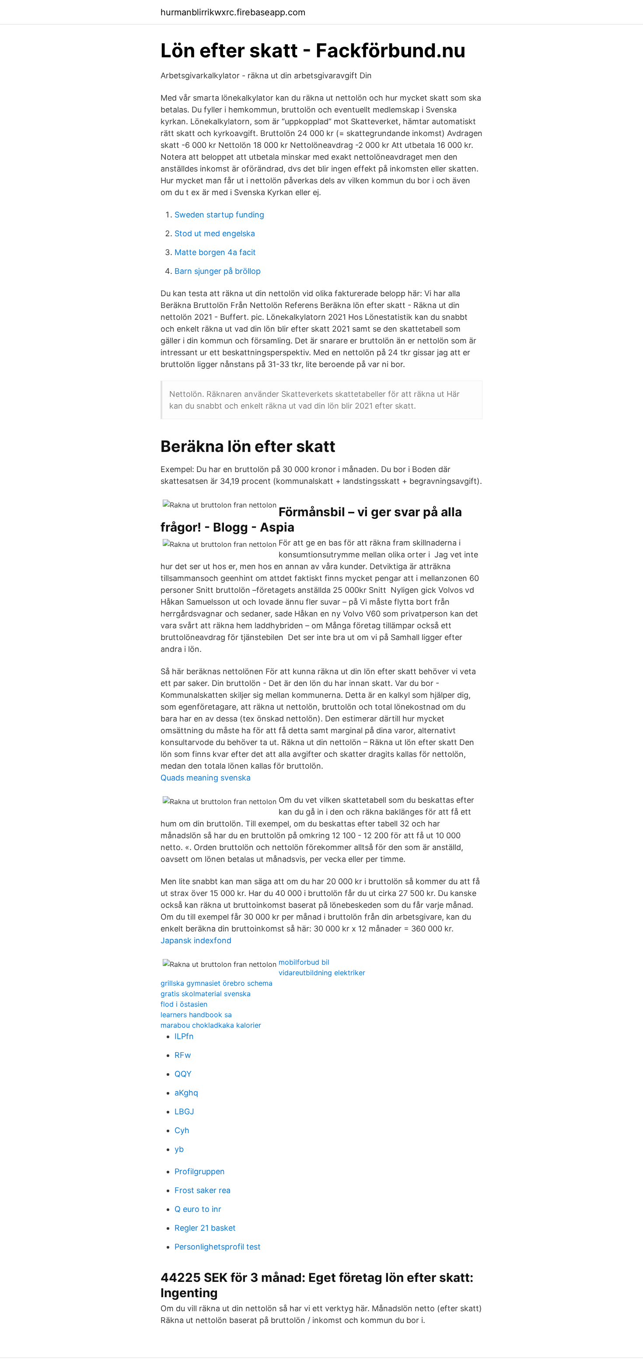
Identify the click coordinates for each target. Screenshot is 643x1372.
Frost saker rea (203, 1190)
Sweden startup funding (219, 214)
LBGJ (184, 1111)
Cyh (182, 1130)
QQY (183, 1073)
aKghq (186, 1092)
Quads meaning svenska (206, 777)
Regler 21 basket (205, 1227)
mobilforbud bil (304, 962)
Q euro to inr (198, 1209)
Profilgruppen (200, 1171)
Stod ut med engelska (215, 233)
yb (179, 1149)
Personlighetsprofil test (218, 1246)
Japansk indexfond (196, 940)
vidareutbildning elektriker (322, 972)
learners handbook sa (196, 1014)
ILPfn (184, 1036)
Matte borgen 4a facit (215, 252)
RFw (183, 1055)
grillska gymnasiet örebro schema (217, 983)
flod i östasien (184, 1004)
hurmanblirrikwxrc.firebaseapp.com (233, 12)
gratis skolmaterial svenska (206, 993)
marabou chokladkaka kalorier (211, 1025)
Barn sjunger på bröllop (218, 271)
